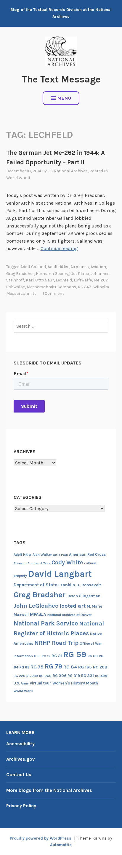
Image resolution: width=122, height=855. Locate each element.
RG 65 (24, 667)
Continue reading (59, 248)
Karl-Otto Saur (40, 280)
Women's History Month (75, 683)
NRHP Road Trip (56, 642)
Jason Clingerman (83, 596)
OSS (37, 656)
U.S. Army (21, 683)
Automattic (61, 844)
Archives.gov (20, 759)
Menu (64, 98)
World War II (18, 177)
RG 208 (100, 667)
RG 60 (93, 656)
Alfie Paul (60, 555)
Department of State (35, 584)
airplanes (79, 266)
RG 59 (74, 654)
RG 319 (74, 676)
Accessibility (20, 743)
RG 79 (53, 666)
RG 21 (57, 656)
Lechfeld (64, 280)
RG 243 (85, 286)
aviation (98, 266)
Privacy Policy (21, 805)
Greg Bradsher (20, 273)
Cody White (67, 562)
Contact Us (18, 774)
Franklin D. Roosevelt (79, 584)
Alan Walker (42, 555)
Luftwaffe (83, 280)
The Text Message (61, 79)
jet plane (80, 273)
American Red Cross (87, 554)
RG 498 (101, 676)
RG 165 (85, 667)
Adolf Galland (33, 266)
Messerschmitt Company (51, 286)
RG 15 (46, 656)
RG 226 (19, 676)
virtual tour (40, 683)
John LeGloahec (36, 605)
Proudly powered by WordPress (40, 838)
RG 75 (37, 667)
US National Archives (68, 170)
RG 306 (59, 676)
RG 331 (87, 676)
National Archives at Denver (69, 615)
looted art (73, 606)
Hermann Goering (53, 273)
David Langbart (60, 574)
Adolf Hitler (58, 266)
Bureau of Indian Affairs (32, 563)
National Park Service (46, 623)
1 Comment (53, 293)
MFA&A (38, 614)
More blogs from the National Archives (49, 790)
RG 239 (32, 676)
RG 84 (70, 667)
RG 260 (45, 676)
